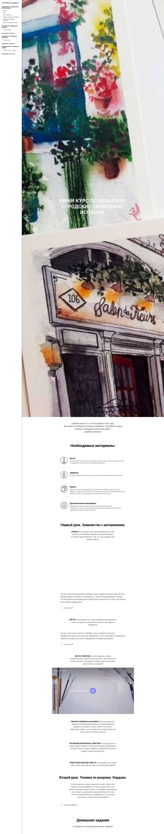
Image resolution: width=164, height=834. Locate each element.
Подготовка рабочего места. (10, 22)
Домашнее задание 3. (8, 54)
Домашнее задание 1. (8, 33)
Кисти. (4, 12)
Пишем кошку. (7, 40)
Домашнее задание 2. (8, 43)
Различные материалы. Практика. (9, 19)
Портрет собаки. (7, 29)
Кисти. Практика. (7, 14)
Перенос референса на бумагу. (11, 17)
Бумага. (5, 10)
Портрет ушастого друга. (9, 50)
